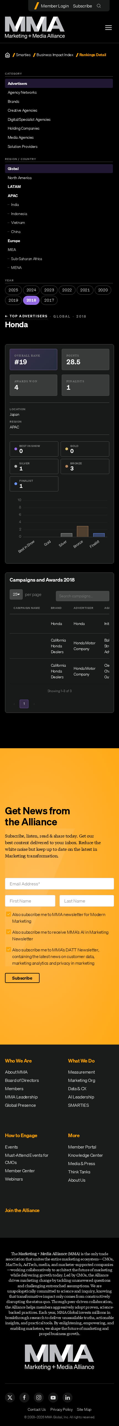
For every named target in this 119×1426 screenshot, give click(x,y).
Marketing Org (81, 1080)
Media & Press (81, 1163)
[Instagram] (39, 1398)
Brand (56, 608)
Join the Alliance (22, 1210)
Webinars (14, 1178)
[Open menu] (108, 27)
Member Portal (82, 1146)
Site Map (84, 1409)
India (15, 205)
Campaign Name (27, 608)
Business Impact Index (55, 55)
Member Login (55, 5)
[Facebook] (24, 1398)
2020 (103, 290)
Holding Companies (24, 128)
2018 (31, 300)
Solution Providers (23, 146)
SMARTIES (78, 1105)
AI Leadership (81, 1096)
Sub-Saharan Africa (26, 259)
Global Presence (20, 1105)
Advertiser (84, 608)
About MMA (16, 1072)
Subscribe (82, 5)
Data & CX (77, 1088)
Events (11, 1146)
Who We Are (18, 1061)
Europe (14, 241)
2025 (13, 290)
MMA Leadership (21, 1096)
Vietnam (18, 222)
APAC (13, 196)
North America (20, 178)
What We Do (81, 1061)
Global (13, 169)
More (73, 1135)
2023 (49, 290)
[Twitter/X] (10, 1398)
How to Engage (21, 1135)
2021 (85, 290)
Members (14, 1088)
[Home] (7, 55)
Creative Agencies (23, 110)
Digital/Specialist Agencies (29, 119)
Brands (13, 101)
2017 (49, 300)
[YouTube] (53, 1398)
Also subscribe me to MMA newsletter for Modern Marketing (58, 918)
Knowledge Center (85, 1155)
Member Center (20, 1170)
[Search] (100, 5)
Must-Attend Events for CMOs (26, 1159)
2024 (31, 290)
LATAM (14, 187)
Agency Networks (22, 92)
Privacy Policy (61, 1409)
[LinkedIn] (68, 1398)
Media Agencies (21, 137)
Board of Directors (22, 1080)
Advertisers (17, 83)
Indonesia (19, 214)
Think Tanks (79, 1171)
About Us (76, 1180)
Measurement (81, 1072)
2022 (67, 290)
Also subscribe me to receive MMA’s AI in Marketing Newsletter (60, 935)
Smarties (23, 55)
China (15, 232)
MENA (16, 268)
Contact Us (37, 1409)
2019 (13, 300)
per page (33, 594)
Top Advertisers (26, 316)
